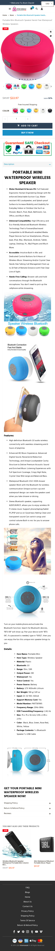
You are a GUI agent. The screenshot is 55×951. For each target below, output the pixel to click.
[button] (4, 86)
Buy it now (27, 133)
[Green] (22, 110)
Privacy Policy (27, 911)
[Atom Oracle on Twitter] (18, 932)
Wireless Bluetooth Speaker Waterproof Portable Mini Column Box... (16, 863)
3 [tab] (24, 79)
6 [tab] (32, 79)
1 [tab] (19, 79)
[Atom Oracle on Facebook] (14, 932)
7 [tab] (35, 79)
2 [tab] (22, 79)
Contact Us (27, 907)
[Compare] (51, 31)
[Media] (51, 36)
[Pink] (15, 110)
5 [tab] (30, 79)
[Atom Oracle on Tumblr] (32, 932)
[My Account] (41, 8)
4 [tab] (27, 79)
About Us (27, 902)
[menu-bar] (9, 8)
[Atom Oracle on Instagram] (27, 932)
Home (27, 897)
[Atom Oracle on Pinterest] (23, 932)
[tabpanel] (27, 54)
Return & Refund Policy (14, 808)
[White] (43, 110)
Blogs (27, 892)
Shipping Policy (11, 803)
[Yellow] (36, 110)
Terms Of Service (27, 921)
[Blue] (29, 110)
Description (9, 164)
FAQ (27, 888)
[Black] (49, 110)
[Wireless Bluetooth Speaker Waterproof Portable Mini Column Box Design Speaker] (17, 843)
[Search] (36, 8)
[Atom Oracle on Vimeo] (41, 932)
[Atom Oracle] (19, 8)
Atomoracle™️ (25, 945)
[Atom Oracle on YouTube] (36, 932)
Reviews (7, 814)
